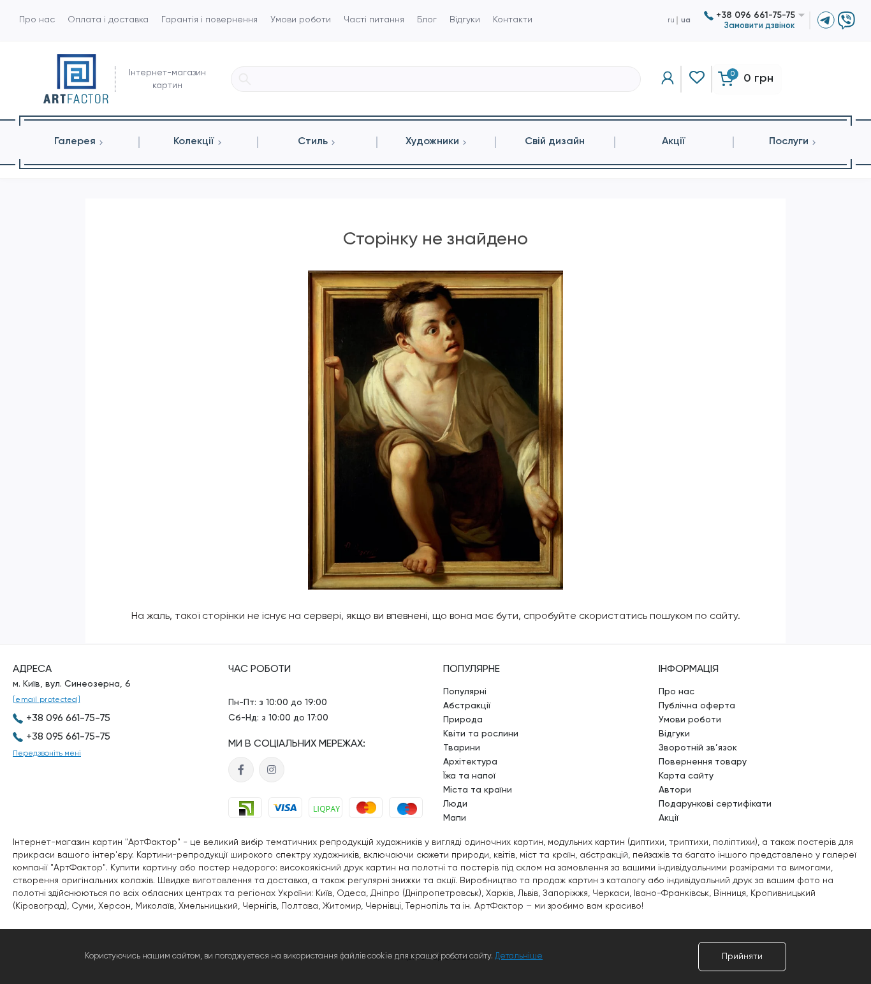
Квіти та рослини (480, 733)
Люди (455, 804)
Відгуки (465, 19)
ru (671, 20)
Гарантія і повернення (209, 19)
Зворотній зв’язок (698, 747)
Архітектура (470, 761)
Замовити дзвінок (759, 26)
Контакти (512, 19)
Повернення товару (703, 761)
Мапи (454, 818)
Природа (463, 719)
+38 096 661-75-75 (754, 15)
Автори (675, 790)
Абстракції (466, 705)
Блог (427, 19)
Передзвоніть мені (47, 753)
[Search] (245, 79)
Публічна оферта (697, 705)
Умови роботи (300, 19)
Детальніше (519, 956)
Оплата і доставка (108, 19)
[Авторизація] (668, 79)
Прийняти (742, 956)
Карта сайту (686, 776)
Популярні (465, 691)
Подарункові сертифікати (715, 804)
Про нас (37, 19)
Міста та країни (477, 790)
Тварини (461, 747)
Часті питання (374, 19)
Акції (668, 818)
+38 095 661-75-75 (68, 737)
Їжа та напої (469, 776)
